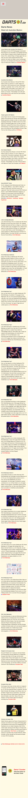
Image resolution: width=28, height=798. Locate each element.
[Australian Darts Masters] (14, 40)
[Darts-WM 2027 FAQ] (14, 175)
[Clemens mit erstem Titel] (14, 710)
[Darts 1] (14, 24)
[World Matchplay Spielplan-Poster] (14, 569)
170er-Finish (13, 731)
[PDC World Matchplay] (14, 211)
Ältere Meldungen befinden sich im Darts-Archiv (13, 744)
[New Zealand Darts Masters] (14, 106)
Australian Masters (21, 62)
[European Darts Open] (14, 642)
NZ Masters (19, 130)
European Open (19, 664)
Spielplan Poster (6, 594)
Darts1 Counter (19, 769)
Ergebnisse (3, 200)
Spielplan (21, 198)
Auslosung (15, 198)
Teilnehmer (9, 198)
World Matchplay (16, 235)
